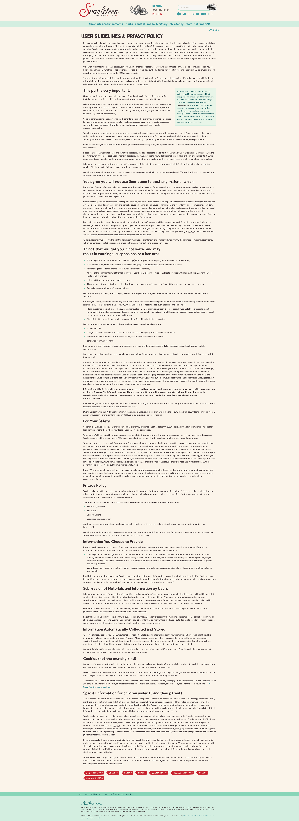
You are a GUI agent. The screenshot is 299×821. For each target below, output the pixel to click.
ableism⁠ (181, 211)
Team (189, 23)
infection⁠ (124, 312)
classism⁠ (123, 211)
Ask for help (160, 10)
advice (142, 772)
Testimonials (202, 23)
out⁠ (156, 125)
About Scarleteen (101, 794)
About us (94, 23)
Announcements (112, 23)
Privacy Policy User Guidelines (195, 816)
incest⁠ (206, 309)
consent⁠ (116, 725)
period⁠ (208, 354)
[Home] (99, 10)
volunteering (159, 772)
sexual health (94, 778)
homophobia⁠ (134, 211)
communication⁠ (183, 105)
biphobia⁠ (157, 211)
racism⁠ (109, 211)
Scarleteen (84, 794)
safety (128, 772)
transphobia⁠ (146, 211)
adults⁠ (191, 231)
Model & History (157, 23)
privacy (113, 772)
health (202, 772)
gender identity (183, 772)
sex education (94, 772)
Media (129, 23)
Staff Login (95, 818)
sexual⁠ (182, 49)
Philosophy (177, 23)
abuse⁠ (145, 84)
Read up (157, 6)
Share (216, 29)
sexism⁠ (116, 211)
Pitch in (157, 14)
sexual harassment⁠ (150, 264)
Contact (140, 23)
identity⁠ (192, 374)
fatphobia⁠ (173, 211)
